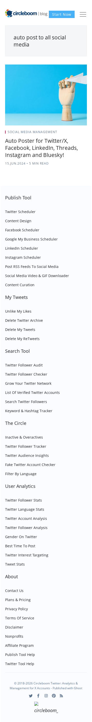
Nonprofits (14, 636)
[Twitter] (31, 696)
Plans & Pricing (18, 599)
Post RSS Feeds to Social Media (32, 266)
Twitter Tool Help (19, 663)
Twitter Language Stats (24, 509)
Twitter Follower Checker (26, 374)
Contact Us (14, 590)
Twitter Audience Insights (27, 455)
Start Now (61, 14)
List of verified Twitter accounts (32, 392)
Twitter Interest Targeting (26, 555)
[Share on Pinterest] (85, 134)
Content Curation (19, 284)
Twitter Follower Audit (24, 365)
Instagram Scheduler (23, 257)
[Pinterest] (54, 696)
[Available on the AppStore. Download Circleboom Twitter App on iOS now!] (46, 708)
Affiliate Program (19, 645)
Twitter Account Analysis (26, 518)
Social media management (32, 132)
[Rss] (61, 696)
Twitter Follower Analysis (26, 527)
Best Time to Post (20, 545)
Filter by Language (21, 473)
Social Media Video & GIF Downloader (37, 275)
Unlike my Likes (18, 311)
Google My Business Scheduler (31, 239)
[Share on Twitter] (67, 134)
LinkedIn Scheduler (21, 248)
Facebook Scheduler (22, 230)
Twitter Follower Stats (23, 500)
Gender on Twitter (21, 536)
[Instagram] (46, 696)
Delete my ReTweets (22, 338)
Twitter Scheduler (20, 211)
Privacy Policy (16, 608)
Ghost (78, 688)
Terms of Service (19, 618)
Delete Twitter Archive (24, 320)
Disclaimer (14, 627)
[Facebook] (38, 696)
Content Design (18, 220)
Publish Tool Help (20, 654)
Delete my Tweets (20, 329)
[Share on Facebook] (73, 134)
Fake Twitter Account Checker (30, 464)
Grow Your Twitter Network (28, 383)
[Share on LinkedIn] (79, 134)
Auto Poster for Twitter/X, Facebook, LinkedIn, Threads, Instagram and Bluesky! (41, 147)
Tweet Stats (15, 564)
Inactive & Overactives (24, 437)
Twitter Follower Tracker (25, 446)
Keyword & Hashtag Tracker (28, 410)
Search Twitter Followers (26, 401)
